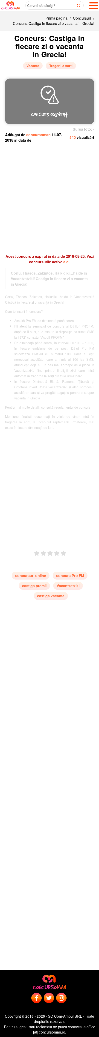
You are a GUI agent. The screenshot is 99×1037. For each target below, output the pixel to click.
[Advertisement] (49, 196)
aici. (66, 261)
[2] (43, 553)
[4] (56, 553)
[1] (36, 553)
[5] (63, 553)
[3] (50, 553)
